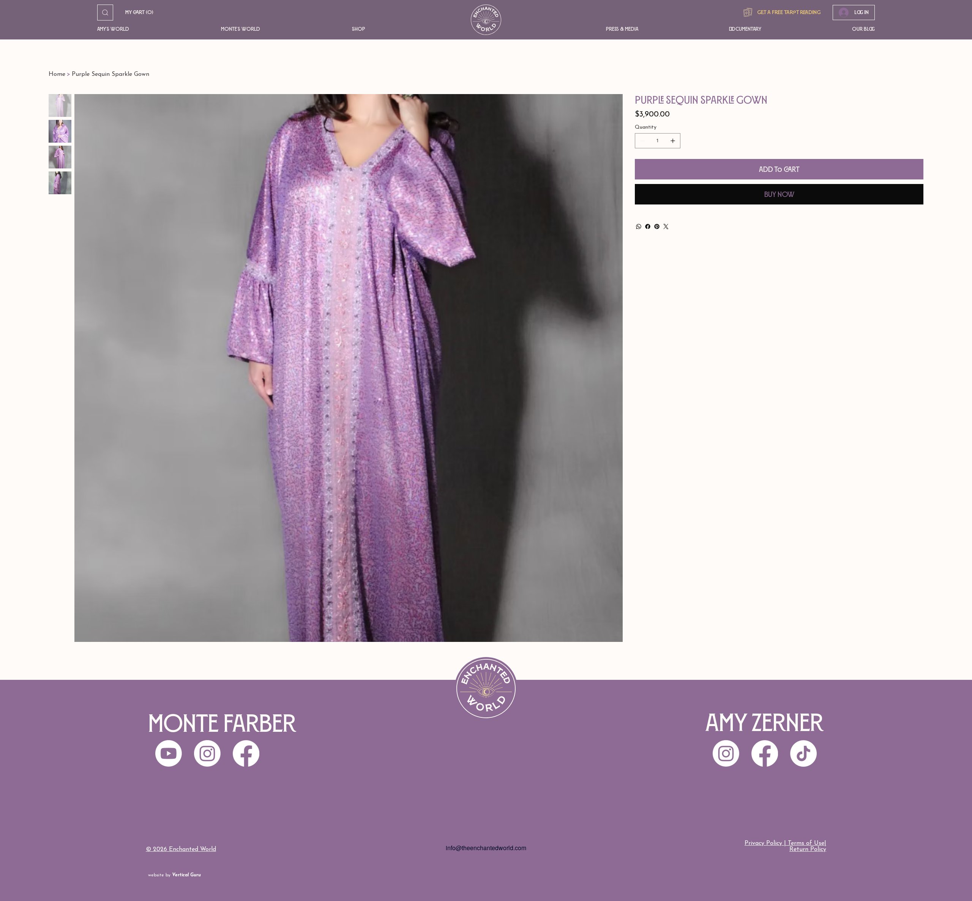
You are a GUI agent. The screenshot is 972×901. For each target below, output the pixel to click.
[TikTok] (803, 753)
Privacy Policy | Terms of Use (784, 843)
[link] (139, 12)
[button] (147, 29)
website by (174, 875)
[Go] (105, 12)
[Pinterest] (657, 226)
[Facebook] (648, 226)
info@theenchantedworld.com (486, 847)
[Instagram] (726, 753)
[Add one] (672, 140)
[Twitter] (666, 226)
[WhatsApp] (638, 226)
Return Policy (807, 849)
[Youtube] (168, 753)
